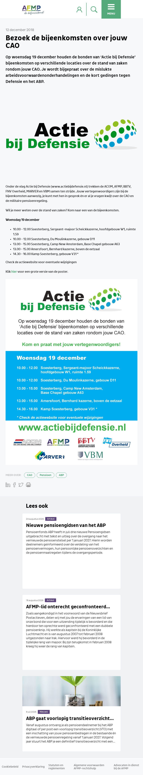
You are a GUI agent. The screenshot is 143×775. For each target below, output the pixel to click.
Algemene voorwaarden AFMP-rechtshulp (89, 767)
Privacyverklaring (33, 767)
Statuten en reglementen (56, 767)
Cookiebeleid (10, 767)
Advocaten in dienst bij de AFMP (126, 767)
